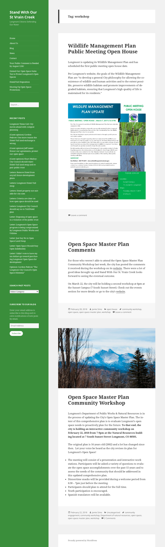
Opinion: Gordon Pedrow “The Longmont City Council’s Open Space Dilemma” (23, 270)
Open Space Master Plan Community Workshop (98, 400)
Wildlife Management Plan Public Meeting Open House (103, 48)
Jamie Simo (97, 309)
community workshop (131, 309)
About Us (14, 43)
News (12, 53)
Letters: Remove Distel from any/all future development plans (22, 175)
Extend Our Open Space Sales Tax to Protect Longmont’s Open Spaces (24, 74)
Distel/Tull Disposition (20, 82)
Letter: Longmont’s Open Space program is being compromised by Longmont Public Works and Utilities (24, 229)
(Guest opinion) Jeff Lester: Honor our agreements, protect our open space (24, 151)
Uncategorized (113, 512)
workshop (106, 312)
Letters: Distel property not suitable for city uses (24, 192)
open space (73, 312)
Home (12, 38)
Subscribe (16, 333)
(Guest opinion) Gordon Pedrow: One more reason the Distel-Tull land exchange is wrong (23, 139)
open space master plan (90, 312)
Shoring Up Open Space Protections (20, 88)
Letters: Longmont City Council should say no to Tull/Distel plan (24, 209)
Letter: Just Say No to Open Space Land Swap (22, 239)
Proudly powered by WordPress (82, 540)
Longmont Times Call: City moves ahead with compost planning (22, 127)
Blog (12, 48)
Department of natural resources (115, 515)
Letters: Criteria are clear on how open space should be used (24, 200)
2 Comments (110, 518)
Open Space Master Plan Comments (98, 247)
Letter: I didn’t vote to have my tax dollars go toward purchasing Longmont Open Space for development (24, 258)
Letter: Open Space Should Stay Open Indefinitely (24, 247)
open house (112, 309)
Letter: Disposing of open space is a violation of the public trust (24, 218)
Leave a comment (79, 215)
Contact (13, 58)
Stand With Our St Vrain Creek (23, 14)
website (117, 268)
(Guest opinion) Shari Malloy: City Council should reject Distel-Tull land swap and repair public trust (23, 163)
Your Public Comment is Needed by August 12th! (24, 65)
